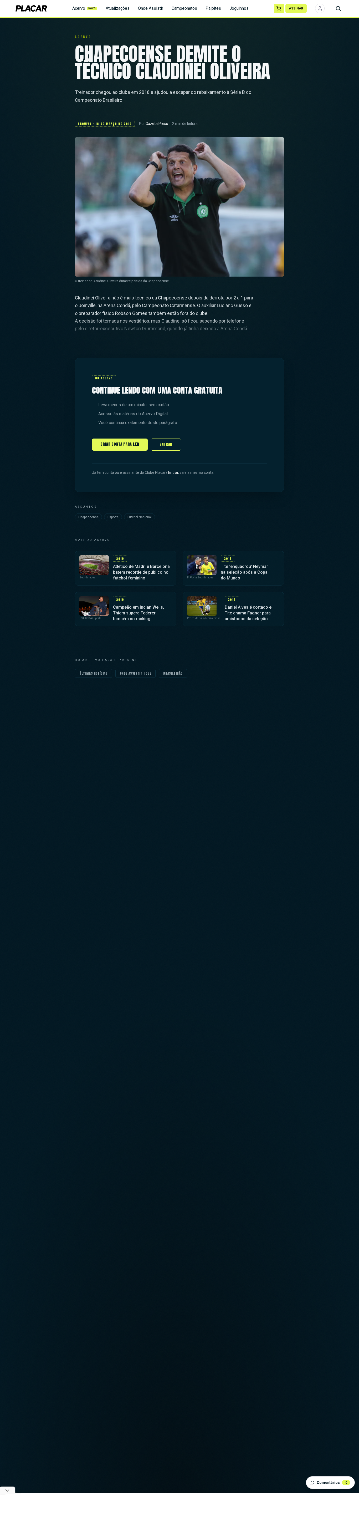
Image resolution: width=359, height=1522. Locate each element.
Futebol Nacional (139, 517)
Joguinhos (239, 8)
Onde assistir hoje (135, 673)
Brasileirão (173, 673)
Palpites (213, 8)
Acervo (84, 8)
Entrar (166, 444)
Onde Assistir (150, 8)
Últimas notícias (93, 673)
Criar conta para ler (119, 444)
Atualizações (118, 8)
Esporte (113, 517)
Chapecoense (88, 517)
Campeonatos (184, 8)
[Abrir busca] (338, 8)
